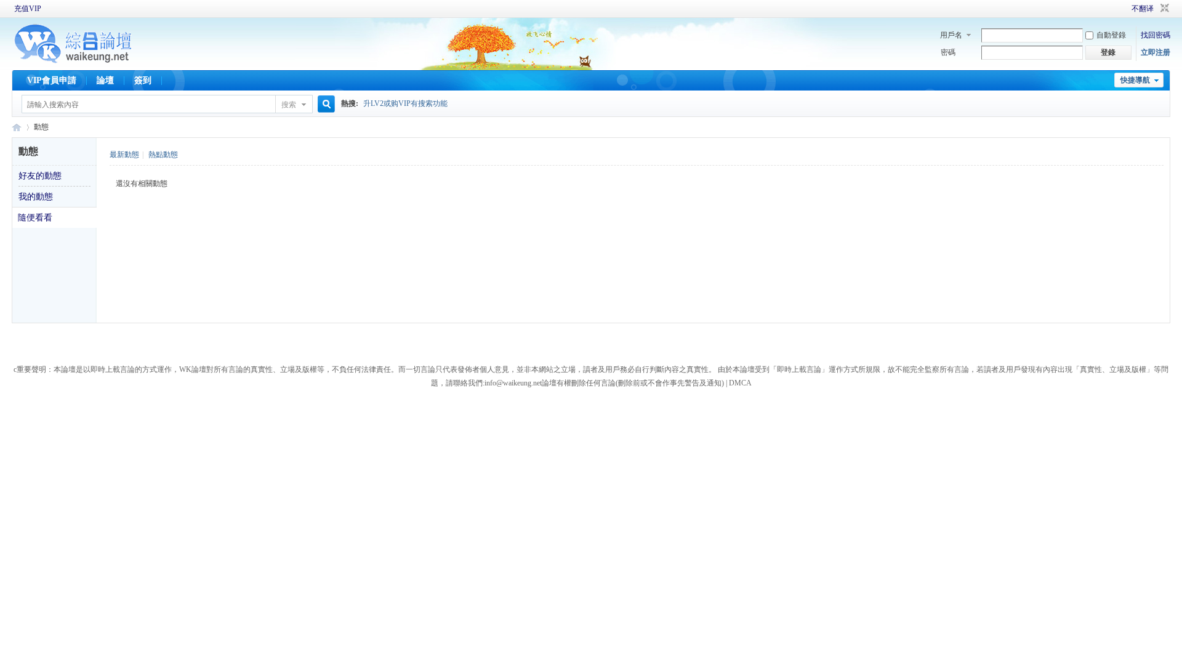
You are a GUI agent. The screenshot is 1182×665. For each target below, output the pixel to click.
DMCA (740, 383)
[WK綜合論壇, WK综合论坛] (73, 61)
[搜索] (324, 104)
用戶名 (951, 35)
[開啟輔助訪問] (1114, 8)
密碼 (948, 52)
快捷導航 (1135, 80)
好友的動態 (40, 175)
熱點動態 (163, 154)
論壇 (105, 80)
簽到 (142, 80)
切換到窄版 (1163, 8)
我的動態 (35, 196)
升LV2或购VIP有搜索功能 (405, 103)
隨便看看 (35, 217)
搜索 (288, 104)
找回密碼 (1155, 35)
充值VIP (27, 8)
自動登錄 (1111, 35)
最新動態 (124, 154)
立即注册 (1155, 52)
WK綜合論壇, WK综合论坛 (17, 127)
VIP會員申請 (51, 80)
